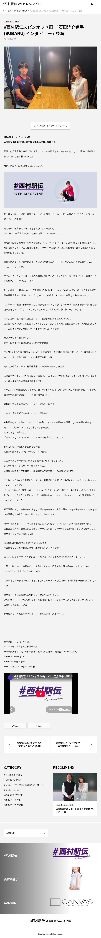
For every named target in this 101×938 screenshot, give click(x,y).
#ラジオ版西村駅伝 (13, 775)
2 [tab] (75, 798)
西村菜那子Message (13, 795)
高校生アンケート (12, 800)
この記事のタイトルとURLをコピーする (50, 126)
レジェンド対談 (11, 790)
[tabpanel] (75, 794)
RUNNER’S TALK (12, 780)
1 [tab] (73, 798)
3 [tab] (77, 798)
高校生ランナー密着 (13, 805)
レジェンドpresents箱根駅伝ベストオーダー (25, 785)
